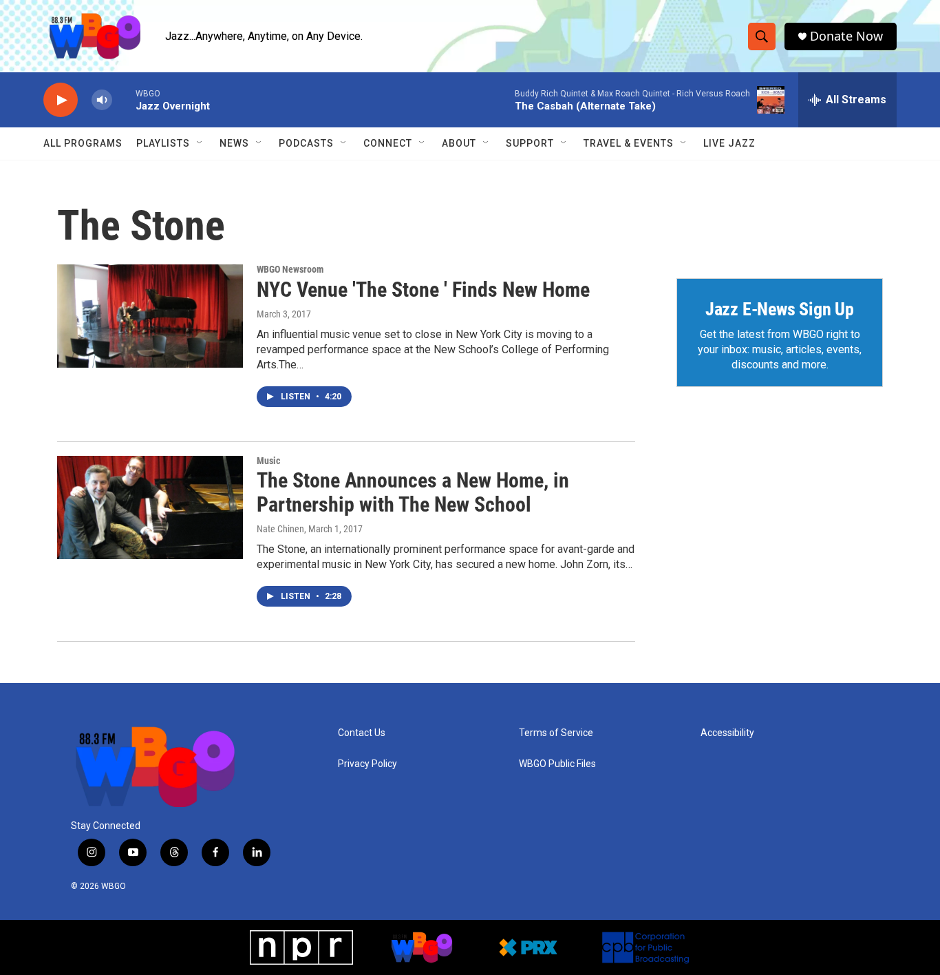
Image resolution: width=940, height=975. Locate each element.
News (234, 143)
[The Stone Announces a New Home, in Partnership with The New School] (150, 507)
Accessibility (727, 733)
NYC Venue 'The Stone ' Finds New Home (423, 289)
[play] (61, 100)
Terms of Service (556, 733)
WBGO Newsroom (290, 269)
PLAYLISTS (163, 143)
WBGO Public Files (557, 764)
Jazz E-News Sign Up (779, 309)
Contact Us (361, 733)
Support (530, 143)
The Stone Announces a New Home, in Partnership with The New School (413, 492)
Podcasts (306, 143)
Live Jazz (729, 143)
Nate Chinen (280, 528)
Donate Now (846, 36)
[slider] (124, 99)
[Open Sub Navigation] (200, 143)
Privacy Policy (367, 764)
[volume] (102, 100)
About (459, 143)
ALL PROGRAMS (82, 143)
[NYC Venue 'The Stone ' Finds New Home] (150, 316)
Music (268, 460)
